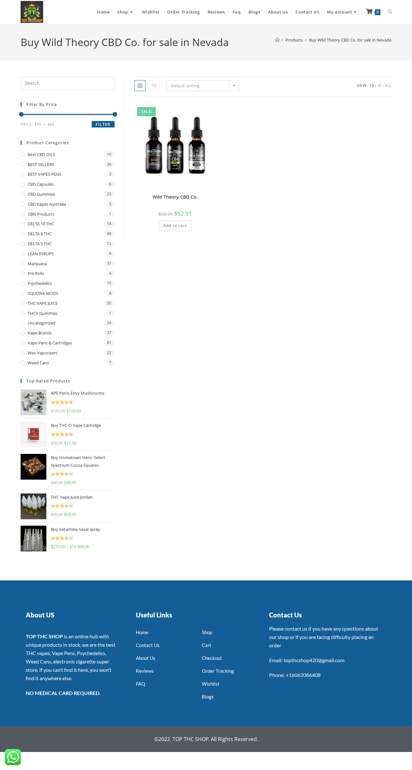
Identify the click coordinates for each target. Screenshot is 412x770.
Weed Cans (38, 363)
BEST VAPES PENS (44, 174)
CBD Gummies (41, 194)
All (388, 85)
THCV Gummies (43, 313)
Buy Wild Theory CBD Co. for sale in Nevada (350, 40)
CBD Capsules (41, 184)
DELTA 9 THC (40, 244)
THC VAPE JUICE (43, 303)
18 (372, 85)
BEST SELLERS (41, 164)
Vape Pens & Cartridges (50, 343)
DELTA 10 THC (41, 224)
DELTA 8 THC (40, 234)
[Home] (277, 40)
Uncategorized (41, 323)
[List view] (154, 85)
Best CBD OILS (41, 154)
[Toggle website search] (390, 12)
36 (379, 85)
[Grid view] (140, 85)
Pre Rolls (36, 273)
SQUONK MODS (43, 293)
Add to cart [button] (175, 225)
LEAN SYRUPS (41, 254)
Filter (103, 124)
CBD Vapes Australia (47, 204)
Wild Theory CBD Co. (175, 197)
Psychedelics (40, 283)
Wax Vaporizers (42, 353)
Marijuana (37, 264)
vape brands (40, 333)
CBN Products (41, 214)
